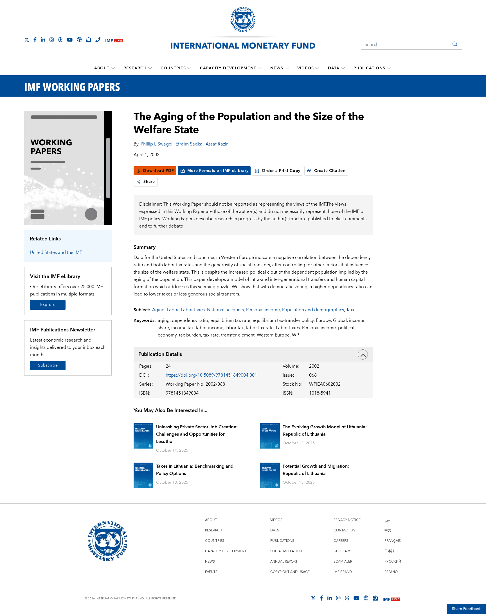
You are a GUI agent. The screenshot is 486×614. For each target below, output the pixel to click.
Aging (158, 310)
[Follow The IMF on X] (26, 39)
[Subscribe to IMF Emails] (88, 39)
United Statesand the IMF (56, 252)
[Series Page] (68, 167)
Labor (173, 310)
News (276, 68)
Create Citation (330, 170)
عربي (387, 520)
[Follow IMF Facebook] (35, 39)
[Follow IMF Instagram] (52, 39)
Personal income (263, 310)
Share (149, 181)
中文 (387, 530)
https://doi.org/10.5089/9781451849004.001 (211, 375)
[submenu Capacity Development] (259, 68)
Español (391, 572)
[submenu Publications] (388, 68)
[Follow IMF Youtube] (70, 39)
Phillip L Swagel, (157, 144)
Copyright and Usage (290, 572)
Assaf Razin (217, 144)
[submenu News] (286, 68)
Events (211, 572)
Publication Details (160, 354)
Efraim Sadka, (190, 144)
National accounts (225, 310)
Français (392, 541)
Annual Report (284, 562)
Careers (341, 541)
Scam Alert (344, 562)
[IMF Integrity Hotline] (97, 39)
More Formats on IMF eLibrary (218, 170)
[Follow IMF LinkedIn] (43, 39)
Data (333, 68)
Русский (392, 562)
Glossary (342, 551)
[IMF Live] (114, 40)
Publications (369, 68)
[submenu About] (112, 68)
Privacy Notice (347, 520)
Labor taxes (193, 310)
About (101, 68)
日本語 (389, 551)
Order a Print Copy (281, 170)
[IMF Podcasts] (365, 598)
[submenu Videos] (317, 68)
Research (135, 68)
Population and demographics (313, 310)
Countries (173, 68)
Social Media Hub (286, 551)
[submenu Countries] (189, 68)
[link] (138, 181)
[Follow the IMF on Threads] (60, 39)
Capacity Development (228, 68)
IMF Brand (343, 572)
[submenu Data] (342, 68)
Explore (48, 304)
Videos (305, 68)
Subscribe (48, 365)
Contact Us (344, 530)
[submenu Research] (150, 68)
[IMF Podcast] (79, 39)
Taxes (351, 310)
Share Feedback (466, 609)
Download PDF (158, 170)
